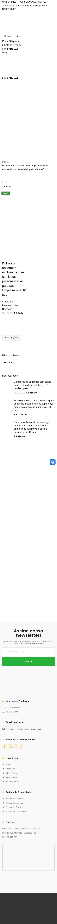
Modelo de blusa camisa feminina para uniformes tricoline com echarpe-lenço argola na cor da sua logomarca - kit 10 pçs (34, 405)
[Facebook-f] (4, 746)
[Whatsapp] (21, 746)
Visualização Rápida (6, 344)
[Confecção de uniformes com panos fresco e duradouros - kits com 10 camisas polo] (7, 387)
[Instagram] (10, 746)
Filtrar (8, 363)
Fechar (7, 186)
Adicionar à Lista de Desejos (6, 331)
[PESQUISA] (51, 36)
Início (5, 162)
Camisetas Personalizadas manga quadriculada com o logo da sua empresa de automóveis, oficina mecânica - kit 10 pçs (32, 427)
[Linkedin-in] (16, 746)
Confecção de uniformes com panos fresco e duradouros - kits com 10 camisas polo (32, 385)
